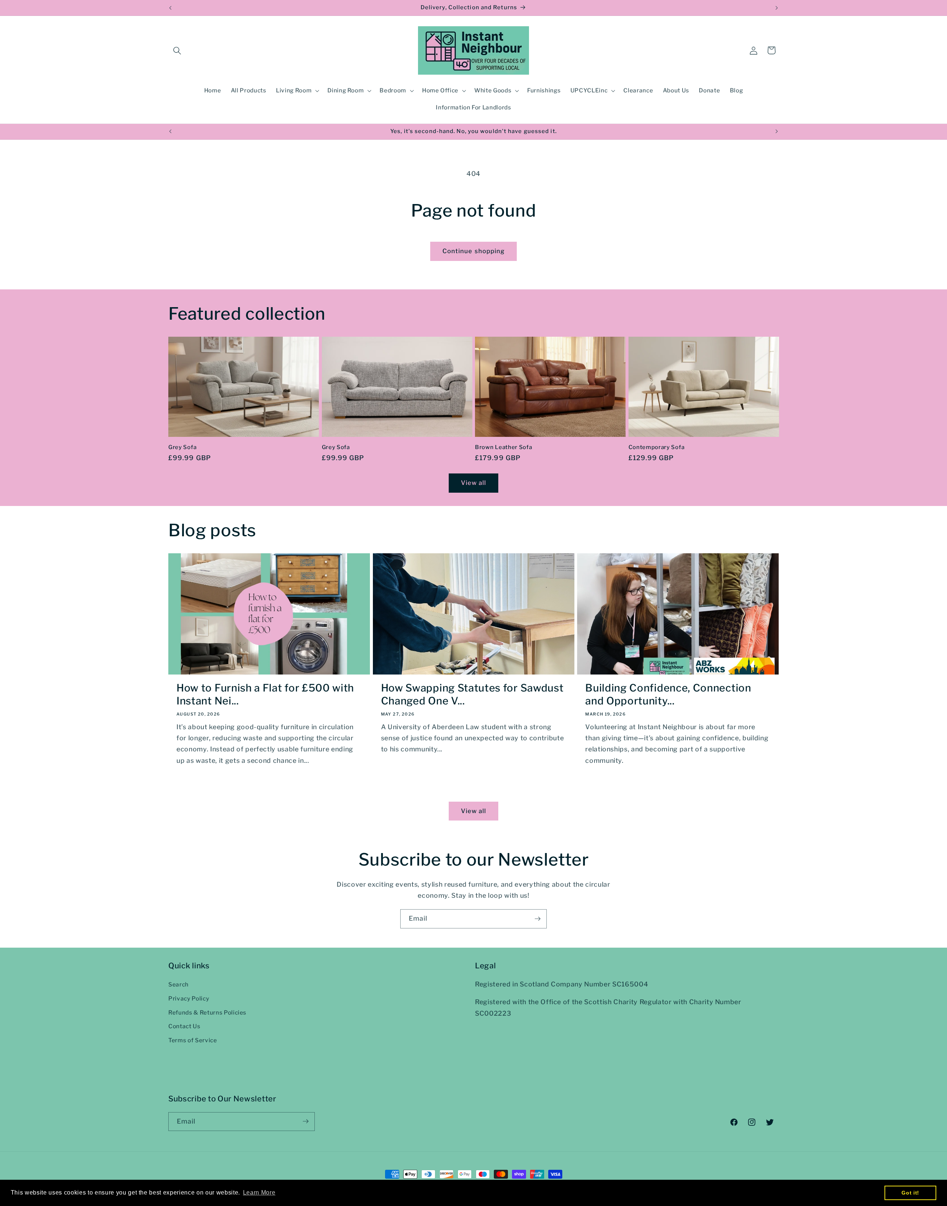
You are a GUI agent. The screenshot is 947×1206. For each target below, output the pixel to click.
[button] (177, 50)
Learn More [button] (259, 1192)
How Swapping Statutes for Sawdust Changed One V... (472, 694)
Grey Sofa (182, 447)
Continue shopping (473, 251)
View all (473, 482)
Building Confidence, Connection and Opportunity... (668, 694)
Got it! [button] (910, 1193)
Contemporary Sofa (656, 447)
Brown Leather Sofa (503, 447)
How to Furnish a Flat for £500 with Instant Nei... (265, 694)
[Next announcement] (777, 8)
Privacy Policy (188, 998)
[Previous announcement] (170, 8)
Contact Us (184, 1026)
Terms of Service (192, 1040)
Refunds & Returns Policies (207, 1012)
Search (178, 984)
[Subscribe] (537, 918)
